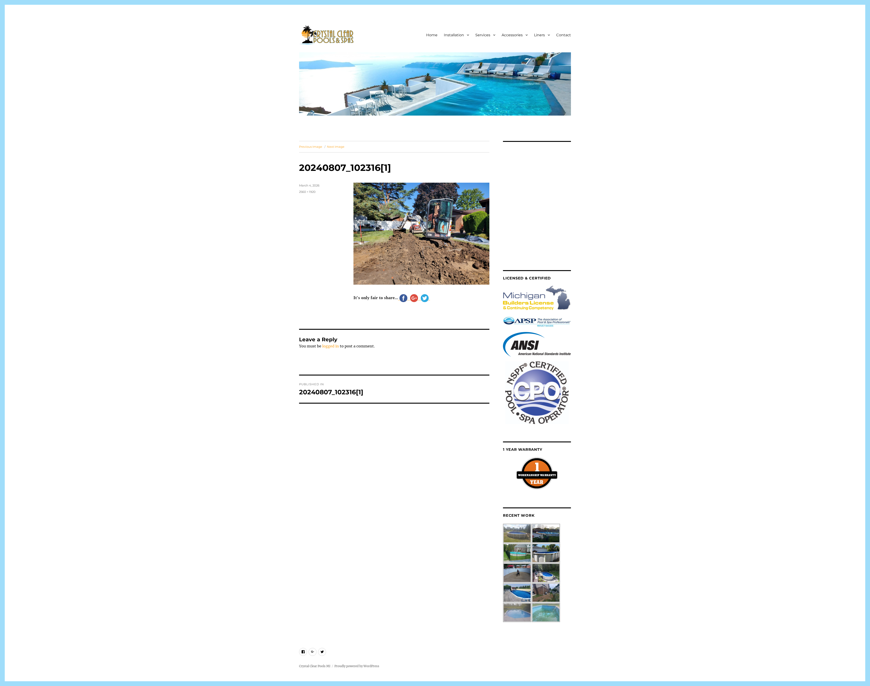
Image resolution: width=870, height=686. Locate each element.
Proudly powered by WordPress (356, 666)
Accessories (512, 35)
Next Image (335, 146)
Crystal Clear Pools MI (314, 666)
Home (431, 35)
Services (482, 35)
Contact (563, 35)
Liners (539, 35)
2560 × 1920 (307, 192)
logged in (330, 346)
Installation (454, 35)
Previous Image (310, 146)
